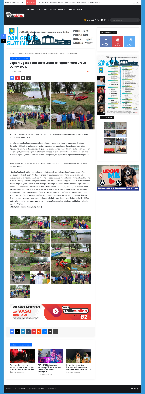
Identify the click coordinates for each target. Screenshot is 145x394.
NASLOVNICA (23, 53)
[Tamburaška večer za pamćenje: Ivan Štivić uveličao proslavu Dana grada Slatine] (22, 356)
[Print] (28, 78)
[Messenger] (44, 331)
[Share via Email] (23, 78)
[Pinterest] (17, 78)
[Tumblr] (28, 331)
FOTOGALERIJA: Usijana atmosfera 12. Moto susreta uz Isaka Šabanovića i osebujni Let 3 (49, 368)
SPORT (61, 10)
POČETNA (30, 10)
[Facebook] (12, 78)
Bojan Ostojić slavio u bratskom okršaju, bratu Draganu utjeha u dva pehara (78, 367)
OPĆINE (26, 58)
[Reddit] (39, 331)
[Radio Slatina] (15, 15)
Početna (14, 53)
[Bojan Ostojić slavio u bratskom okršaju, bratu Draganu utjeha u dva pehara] (78, 356)
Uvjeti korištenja (51, 389)
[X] (17, 331)
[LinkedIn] (23, 331)
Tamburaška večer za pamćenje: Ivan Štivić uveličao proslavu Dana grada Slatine (22, 367)
